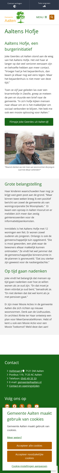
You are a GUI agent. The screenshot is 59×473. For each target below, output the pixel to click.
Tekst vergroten (44, 3)
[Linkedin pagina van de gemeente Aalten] (7, 406)
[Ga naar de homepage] (15, 17)
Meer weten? (14, 437)
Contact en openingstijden (24, 386)
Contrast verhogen (15, 3)
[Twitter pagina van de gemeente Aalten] (21, 406)
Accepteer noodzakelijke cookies (29, 456)
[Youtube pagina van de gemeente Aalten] (36, 406)
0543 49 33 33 (28, 378)
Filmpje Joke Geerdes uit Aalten (28, 121)
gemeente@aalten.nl (30, 382)
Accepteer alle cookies (29, 445)
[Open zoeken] (51, 17)
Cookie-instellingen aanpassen (29, 466)
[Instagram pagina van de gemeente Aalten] (29, 406)
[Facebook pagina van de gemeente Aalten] (14, 406)
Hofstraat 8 (15, 371)
